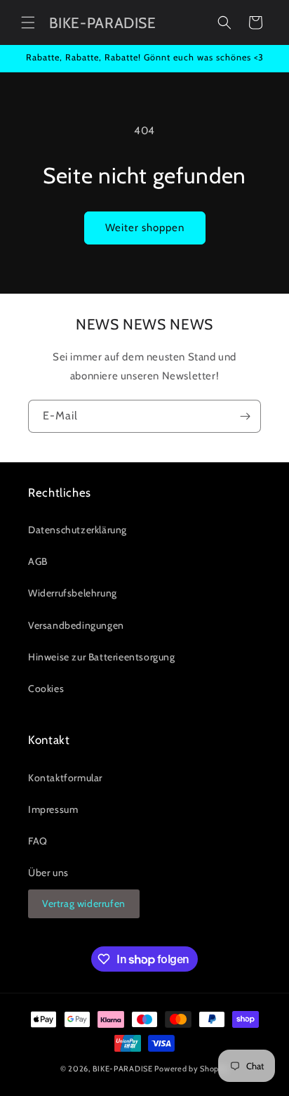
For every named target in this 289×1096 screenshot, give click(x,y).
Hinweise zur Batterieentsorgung (101, 657)
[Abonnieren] (244, 416)
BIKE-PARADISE (123, 1069)
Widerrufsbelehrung (72, 593)
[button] (28, 22)
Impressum (53, 809)
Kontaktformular (65, 777)
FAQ (38, 841)
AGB (38, 561)
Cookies (46, 688)
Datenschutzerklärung (77, 529)
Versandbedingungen (76, 625)
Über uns (48, 872)
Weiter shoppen (144, 227)
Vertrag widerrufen (84, 903)
